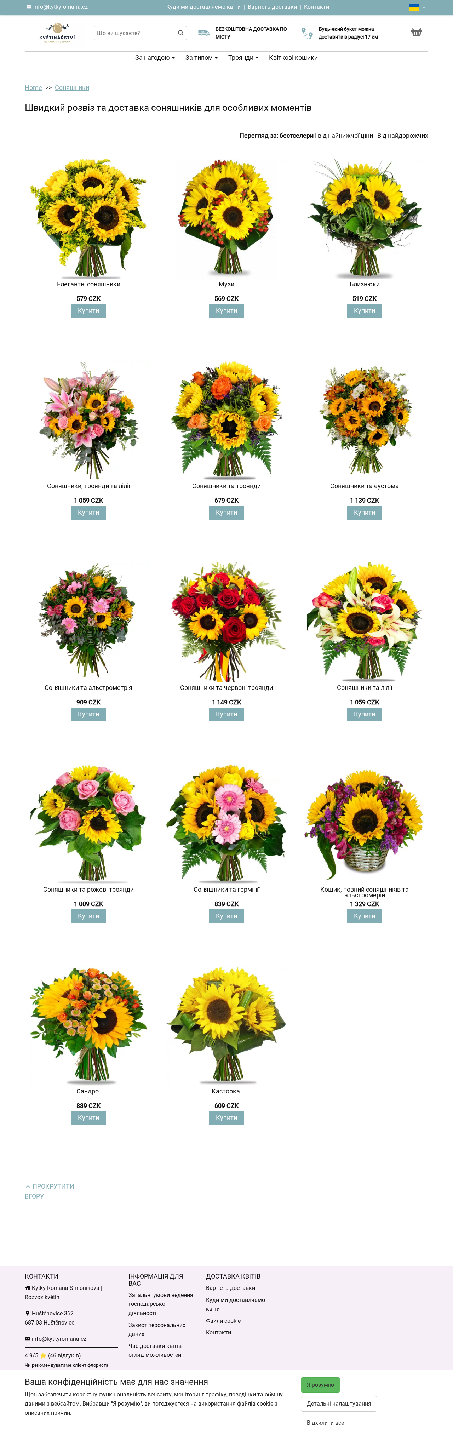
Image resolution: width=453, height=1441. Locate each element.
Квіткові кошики (293, 57)
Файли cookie (223, 1320)
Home (33, 87)
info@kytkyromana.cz (60, 7)
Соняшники (72, 87)
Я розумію (320, 1385)
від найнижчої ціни (345, 135)
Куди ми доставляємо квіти (203, 7)
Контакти (316, 7)
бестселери (297, 135)
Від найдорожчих (402, 135)
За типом (199, 57)
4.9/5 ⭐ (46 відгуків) (53, 1355)
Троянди (241, 57)
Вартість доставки (272, 7)
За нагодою (153, 57)
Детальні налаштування (339, 1403)
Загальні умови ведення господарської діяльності (160, 1304)
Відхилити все (325, 1422)
